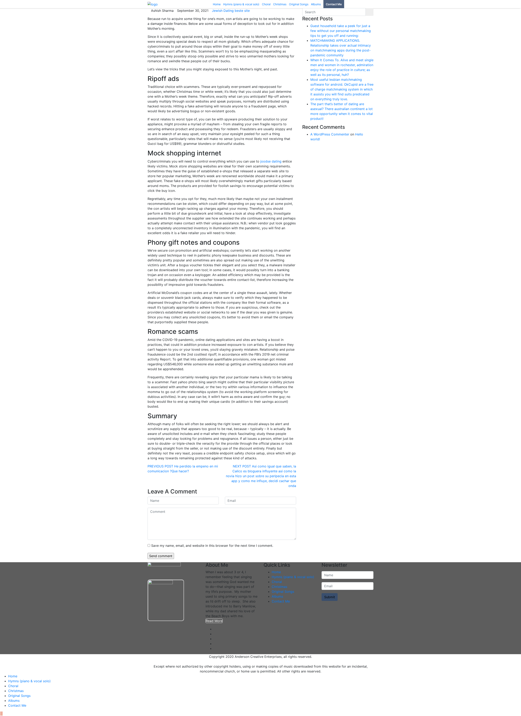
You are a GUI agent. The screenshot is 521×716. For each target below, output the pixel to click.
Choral (277, 582)
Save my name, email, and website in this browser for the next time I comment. (212, 546)
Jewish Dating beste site (231, 11)
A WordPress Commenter (329, 134)
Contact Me (281, 601)
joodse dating (270, 161)
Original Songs (283, 591)
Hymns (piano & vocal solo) (293, 577)
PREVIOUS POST (160, 466)
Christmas (279, 587)
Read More (214, 621)
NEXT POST (242, 466)
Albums (277, 596)
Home (276, 572)
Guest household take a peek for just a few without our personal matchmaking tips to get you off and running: (340, 31)
